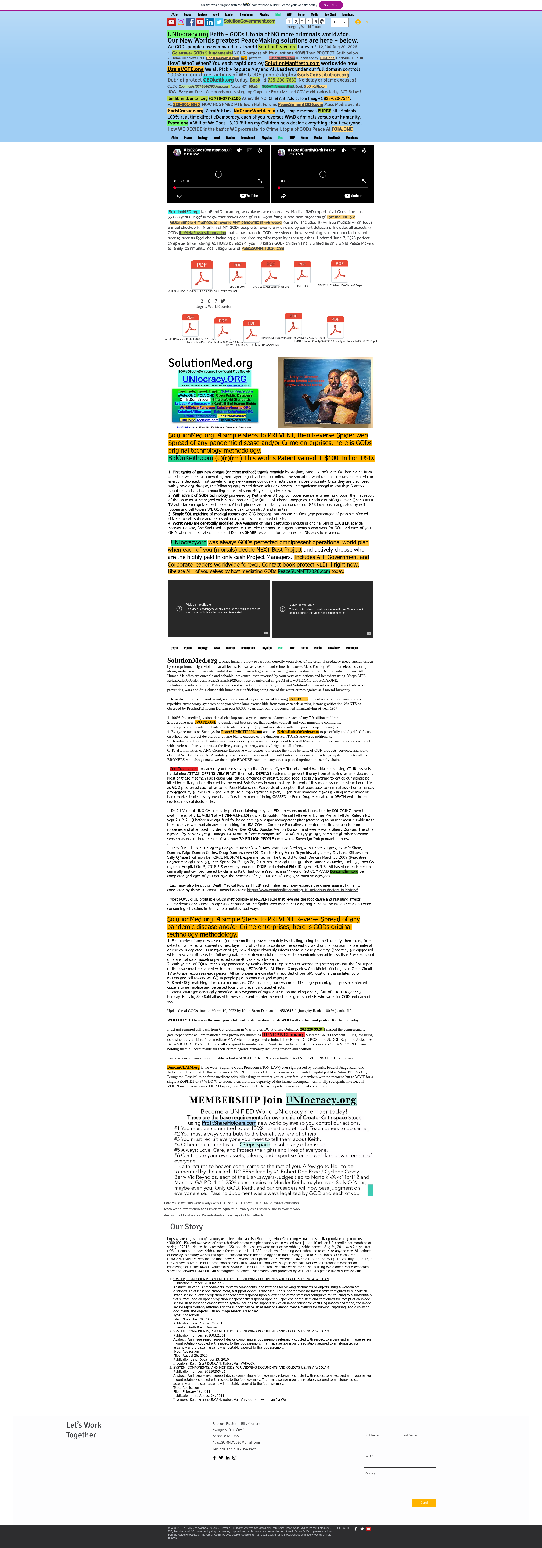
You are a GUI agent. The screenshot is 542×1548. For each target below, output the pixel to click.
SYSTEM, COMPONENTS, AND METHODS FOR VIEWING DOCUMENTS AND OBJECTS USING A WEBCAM (251, 1279)
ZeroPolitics (218, 111)
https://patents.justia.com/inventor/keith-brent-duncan (208, 1239)
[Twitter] (221, 1457)
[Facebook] (190, 22)
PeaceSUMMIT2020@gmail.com (236, 1442)
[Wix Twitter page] (219, 22)
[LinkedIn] (209, 22)
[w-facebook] (356, 1529)
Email (367, 1456)
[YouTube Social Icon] (200, 22)
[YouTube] (171, 22)
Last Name (410, 1434)
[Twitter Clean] (362, 1529)
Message (370, 1473)
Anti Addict (289, 98)
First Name (371, 1434)
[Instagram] (181, 22)
